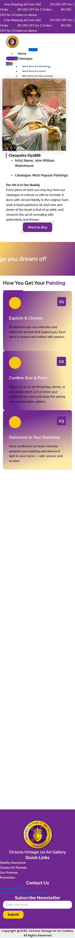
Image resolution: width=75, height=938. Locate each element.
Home (22, 53)
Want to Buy (37, 227)
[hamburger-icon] (33, 49)
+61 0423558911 (12, 888)
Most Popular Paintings (36, 66)
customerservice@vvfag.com (23, 893)
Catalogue (25, 58)
